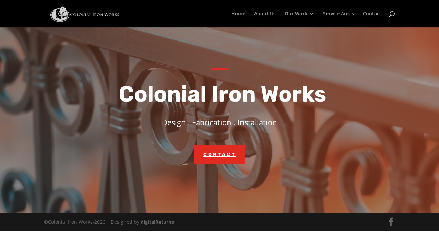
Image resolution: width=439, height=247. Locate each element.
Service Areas (338, 14)
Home (238, 14)
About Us (265, 14)
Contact (372, 14)
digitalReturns (157, 222)
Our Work (296, 14)
